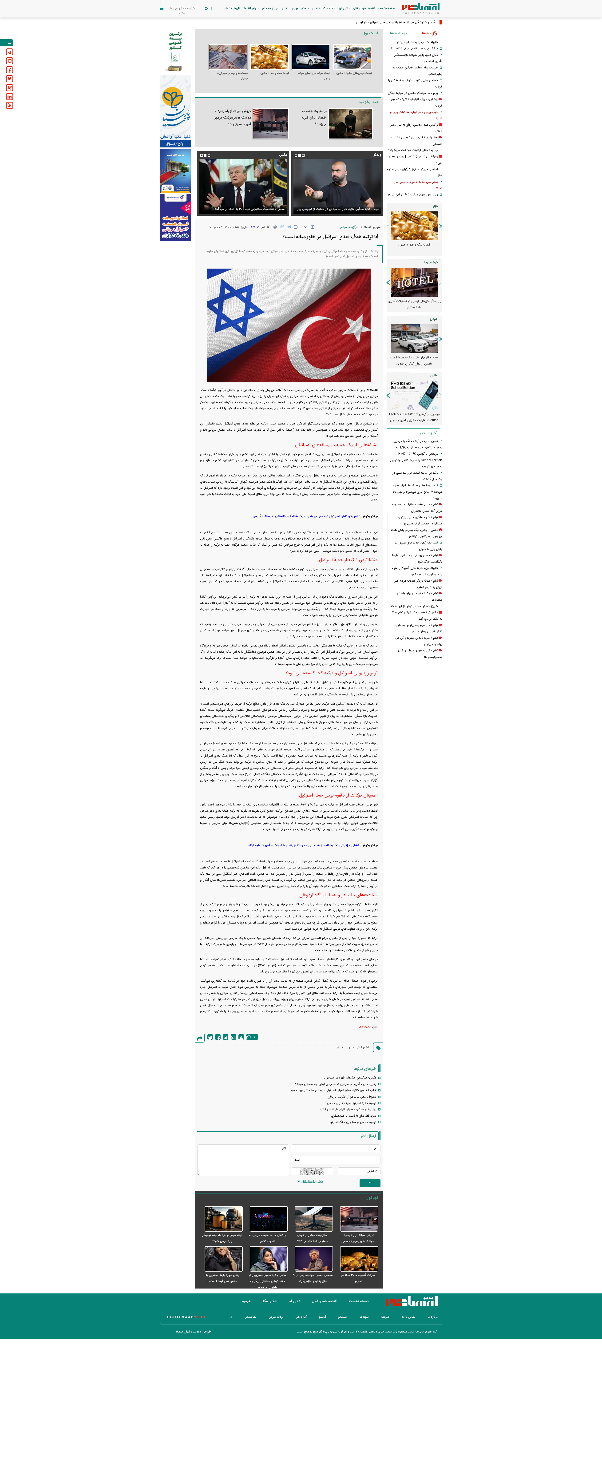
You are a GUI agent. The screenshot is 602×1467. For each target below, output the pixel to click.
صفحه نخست (386, 8)
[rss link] (9, 105)
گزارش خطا (241, 1037)
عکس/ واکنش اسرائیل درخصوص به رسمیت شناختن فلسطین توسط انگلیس (306, 516)
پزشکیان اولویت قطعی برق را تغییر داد (414, 48)
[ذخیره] (289, 226)
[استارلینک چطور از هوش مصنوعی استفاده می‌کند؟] (311, 1219)
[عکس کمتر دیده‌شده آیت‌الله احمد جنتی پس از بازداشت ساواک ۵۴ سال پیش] (243, 186)
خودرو (316, 8)
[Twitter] (210, 1037)
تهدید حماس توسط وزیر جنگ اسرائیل (352, 1122)
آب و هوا (301, 1317)
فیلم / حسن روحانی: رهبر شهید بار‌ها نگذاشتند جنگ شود (343, 209)
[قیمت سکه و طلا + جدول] (269, 57)
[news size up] (312, 227)
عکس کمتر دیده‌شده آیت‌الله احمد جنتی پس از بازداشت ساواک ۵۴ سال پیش (244, 206)
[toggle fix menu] (6, 42)
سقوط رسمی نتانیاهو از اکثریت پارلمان (352, 1096)
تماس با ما (408, 1317)
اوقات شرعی (276, 1317)
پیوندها (364, 1317)
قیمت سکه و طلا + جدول (274, 73)
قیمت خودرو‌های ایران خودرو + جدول (312, 76)
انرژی (284, 8)
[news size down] (295, 227)
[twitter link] (9, 79)
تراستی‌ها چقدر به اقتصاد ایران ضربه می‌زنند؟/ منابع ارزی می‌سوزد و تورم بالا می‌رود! (417, 492)
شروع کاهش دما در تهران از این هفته (414, 606)
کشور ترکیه (362, 1047)
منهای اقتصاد (251, 8)
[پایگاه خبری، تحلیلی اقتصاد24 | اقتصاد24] (413, 9)
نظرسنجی (250, 1317)
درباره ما (433, 1317)
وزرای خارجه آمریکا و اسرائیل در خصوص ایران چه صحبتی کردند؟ (335, 1084)
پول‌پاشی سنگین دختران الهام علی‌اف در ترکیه (348, 1109)
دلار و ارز (344, 8)
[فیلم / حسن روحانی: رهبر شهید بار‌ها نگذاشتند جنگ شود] (337, 186)
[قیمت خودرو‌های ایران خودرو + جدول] (310, 57)
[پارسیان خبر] (175, 111)
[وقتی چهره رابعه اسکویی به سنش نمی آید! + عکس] (221, 1259)
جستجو (342, 1317)
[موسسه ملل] (175, 171)
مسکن (305, 8)
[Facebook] (218, 1037)
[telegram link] (9, 52)
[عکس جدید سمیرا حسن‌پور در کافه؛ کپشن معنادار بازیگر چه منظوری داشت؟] (266, 1259)
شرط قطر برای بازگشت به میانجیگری (353, 1115)
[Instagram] (233, 1037)
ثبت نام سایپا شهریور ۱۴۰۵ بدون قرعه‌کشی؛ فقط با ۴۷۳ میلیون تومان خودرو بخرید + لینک (414, 364)
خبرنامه (385, 1317)
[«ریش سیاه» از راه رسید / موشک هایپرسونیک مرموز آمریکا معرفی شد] (270, 123)
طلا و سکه (329, 8)
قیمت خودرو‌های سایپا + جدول (354, 73)
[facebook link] (9, 70)
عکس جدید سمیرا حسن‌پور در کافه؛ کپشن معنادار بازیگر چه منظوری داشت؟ (267, 1281)
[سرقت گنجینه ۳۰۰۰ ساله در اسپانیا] (356, 1259)
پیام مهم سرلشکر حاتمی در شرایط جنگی (413, 93)
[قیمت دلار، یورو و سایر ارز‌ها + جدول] (227, 57)
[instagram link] (9, 61)
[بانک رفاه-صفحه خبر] (175, 217)
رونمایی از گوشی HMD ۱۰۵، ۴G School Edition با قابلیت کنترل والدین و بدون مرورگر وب (416, 460)
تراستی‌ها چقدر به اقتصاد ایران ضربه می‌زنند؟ (314, 117)
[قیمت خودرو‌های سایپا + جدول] (352, 57)
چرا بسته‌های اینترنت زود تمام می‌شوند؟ (413, 150)
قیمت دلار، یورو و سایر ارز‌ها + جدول (230, 76)
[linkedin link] (9, 96)
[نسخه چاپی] (275, 227)
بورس (294, 8)
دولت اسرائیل (342, 1047)
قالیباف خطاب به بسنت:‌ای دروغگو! (417, 42)
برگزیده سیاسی (347, 227)
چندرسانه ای (269, 8)
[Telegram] (225, 1037)
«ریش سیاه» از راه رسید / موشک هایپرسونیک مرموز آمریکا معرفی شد (233, 117)
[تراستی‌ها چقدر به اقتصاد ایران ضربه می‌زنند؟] (350, 123)
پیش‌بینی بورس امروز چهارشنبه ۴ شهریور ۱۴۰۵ (414, 304)
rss (230, 1317)
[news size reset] (304, 227)
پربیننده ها (398, 33)
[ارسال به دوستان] (282, 227)
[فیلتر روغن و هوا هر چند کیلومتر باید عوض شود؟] (221, 1219)
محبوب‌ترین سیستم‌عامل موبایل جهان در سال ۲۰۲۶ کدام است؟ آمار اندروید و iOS (414, 417)
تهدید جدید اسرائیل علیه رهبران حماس (351, 1103)
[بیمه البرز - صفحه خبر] (175, 51)
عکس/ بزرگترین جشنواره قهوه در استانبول (350, 1077)
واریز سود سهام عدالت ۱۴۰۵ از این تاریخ (413, 194)
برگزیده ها (430, 33)
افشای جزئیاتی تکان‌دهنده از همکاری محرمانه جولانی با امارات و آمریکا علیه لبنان (304, 845)
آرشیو (322, 1317)
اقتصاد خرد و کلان (363, 8)
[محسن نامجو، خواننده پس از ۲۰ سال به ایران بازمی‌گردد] (311, 1259)
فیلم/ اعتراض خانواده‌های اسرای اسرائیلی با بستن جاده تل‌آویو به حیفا (333, 1090)
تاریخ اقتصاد (232, 8)
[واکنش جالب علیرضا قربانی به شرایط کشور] (266, 1219)
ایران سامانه (182, 1331)
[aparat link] (9, 88)
